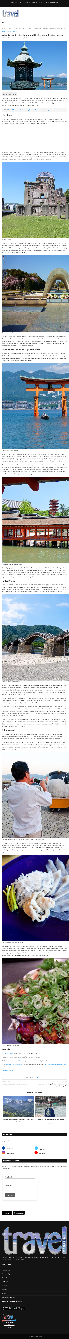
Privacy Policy (6, 1274)
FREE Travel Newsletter (51, 2)
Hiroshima (5, 1071)
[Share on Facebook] (39, 1077)
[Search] (66, 22)
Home (3, 28)
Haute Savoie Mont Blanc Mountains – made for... (18, 1119)
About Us (27, 2)
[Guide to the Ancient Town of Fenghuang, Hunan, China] (50, 1106)
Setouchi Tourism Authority (14, 1064)
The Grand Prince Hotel (13, 1061)
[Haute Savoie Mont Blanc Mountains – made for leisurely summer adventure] (18, 1106)
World (10, 28)
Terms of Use (6, 1270)
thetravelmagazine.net (9, 1320)
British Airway (9, 1053)
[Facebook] (31, 5)
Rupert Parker (12, 38)
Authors (41, 2)
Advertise (34, 2)
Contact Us (5, 1282)
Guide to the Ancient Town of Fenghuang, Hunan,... (51, 1120)
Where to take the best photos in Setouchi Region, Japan (31, 110)
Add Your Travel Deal (17, 2)
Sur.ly (12, 1324)
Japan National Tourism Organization (55, 1064)
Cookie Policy (6, 1278)
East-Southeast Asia (20, 28)
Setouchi (10, 1071)
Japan (29, 28)
